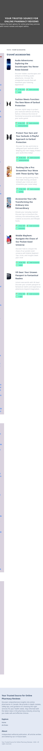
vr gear (19, 296)
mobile (19, 265)
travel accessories (32, 89)
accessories (20, 228)
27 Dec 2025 (20, 89)
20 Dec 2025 (20, 226)
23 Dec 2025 (21, 189)
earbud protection (22, 126)
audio (18, 92)
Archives (5, 725)
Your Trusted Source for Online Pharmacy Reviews (21, 20)
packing (20, 192)
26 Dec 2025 (20, 123)
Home (9, 50)
